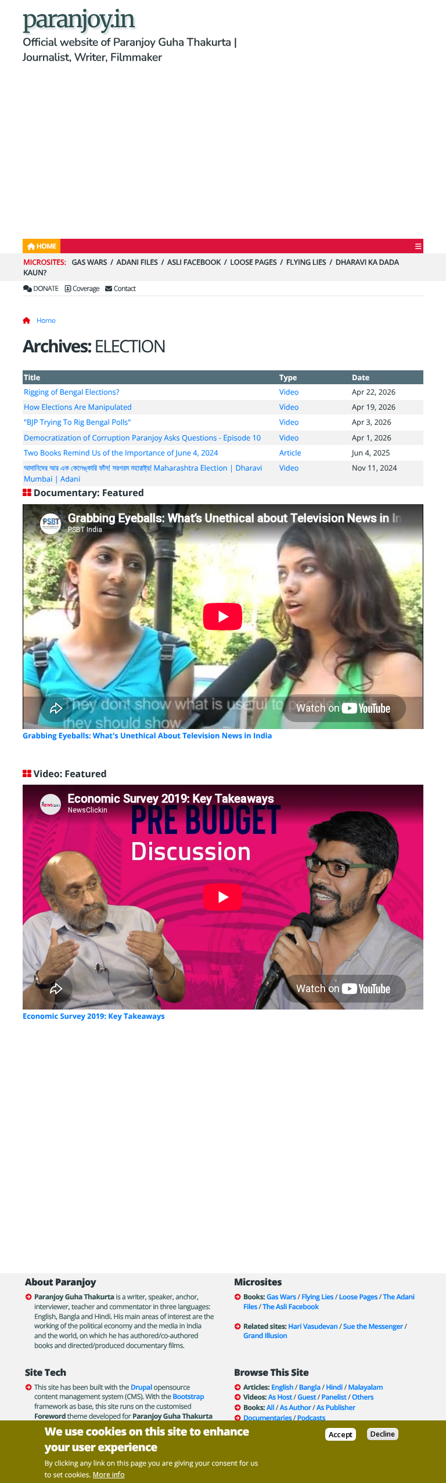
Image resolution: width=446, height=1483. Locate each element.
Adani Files (137, 262)
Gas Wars (89, 262)
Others (362, 1397)
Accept (341, 1434)
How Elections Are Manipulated (78, 407)
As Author (295, 1407)
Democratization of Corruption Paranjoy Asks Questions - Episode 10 (142, 437)
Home (46, 320)
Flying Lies (306, 262)
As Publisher (335, 1407)
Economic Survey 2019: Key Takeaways (94, 1016)
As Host (280, 1397)
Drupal (141, 1387)
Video (289, 392)
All (270, 1407)
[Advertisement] (223, 153)
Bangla (310, 1387)
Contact (123, 288)
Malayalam (365, 1387)
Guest (306, 1397)
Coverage (85, 288)
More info (109, 1475)
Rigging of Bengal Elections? (71, 392)
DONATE (45, 288)
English (282, 1387)
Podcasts (311, 1418)
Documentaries (267, 1418)
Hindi (334, 1387)
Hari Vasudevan (312, 1326)
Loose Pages (253, 262)
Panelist (334, 1397)
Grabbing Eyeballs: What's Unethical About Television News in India (147, 735)
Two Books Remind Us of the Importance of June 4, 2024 (121, 452)
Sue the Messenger (373, 1326)
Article (290, 452)
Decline (383, 1434)
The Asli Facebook (290, 1306)
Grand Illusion (265, 1335)
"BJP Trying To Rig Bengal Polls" (77, 422)
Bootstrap (188, 1396)
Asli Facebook (194, 262)
